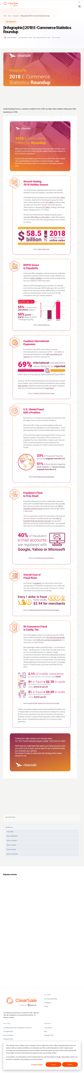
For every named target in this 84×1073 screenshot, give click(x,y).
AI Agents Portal (8, 1039)
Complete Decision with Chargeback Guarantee (17, 1028)
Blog (9, 16)
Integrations (47, 1002)
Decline (70, 1064)
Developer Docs (48, 1035)
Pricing (46, 1006)
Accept (53, 1064)
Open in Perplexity (12, 854)
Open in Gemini (11, 849)
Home (5, 16)
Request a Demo (64, 797)
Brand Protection (8, 1035)
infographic (16, 16)
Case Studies (48, 1028)
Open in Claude (11, 845)
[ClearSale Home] (11, 4)
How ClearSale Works (50, 999)
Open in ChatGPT (12, 840)
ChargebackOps (8, 1031)
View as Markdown (12, 836)
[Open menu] (79, 6)
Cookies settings (37, 1064)
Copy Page (10, 831)
